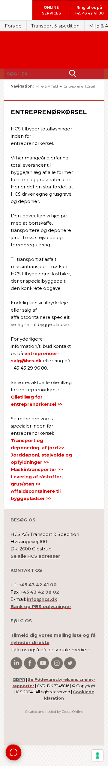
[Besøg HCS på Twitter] (70, 663)
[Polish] (93, 92)
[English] (76, 92)
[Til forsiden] (54, 50)
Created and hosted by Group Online (54, 712)
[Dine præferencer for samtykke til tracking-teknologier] (97, 755)
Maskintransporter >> (37, 469)
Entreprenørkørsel (79, 86)
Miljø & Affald (47, 86)
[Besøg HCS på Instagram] (57, 663)
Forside (13, 26)
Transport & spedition (55, 26)
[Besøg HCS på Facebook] (30, 663)
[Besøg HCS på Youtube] (43, 663)
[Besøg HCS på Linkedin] (16, 663)
